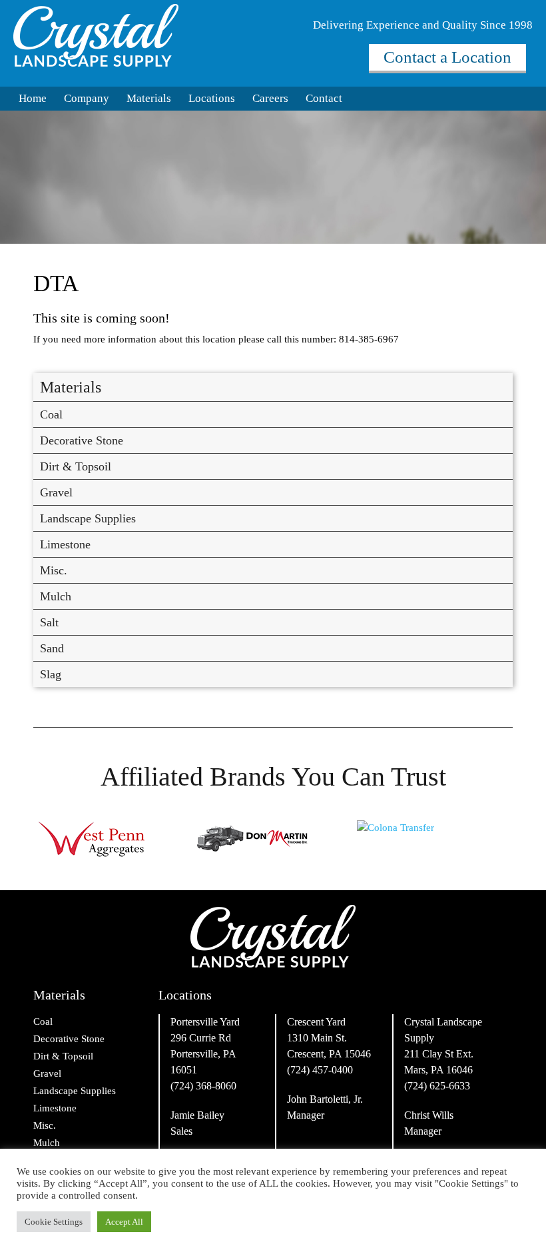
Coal (51, 414)
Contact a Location (447, 57)
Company (86, 98)
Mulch (55, 596)
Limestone (65, 544)
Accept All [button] (124, 1222)
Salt (49, 622)
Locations (211, 98)
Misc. (53, 570)
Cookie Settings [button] (54, 1222)
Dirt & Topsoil (75, 466)
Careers (270, 98)
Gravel (56, 492)
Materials (149, 98)
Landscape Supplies (88, 518)
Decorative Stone (81, 440)
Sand (52, 648)
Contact (324, 98)
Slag (50, 674)
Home (33, 98)
